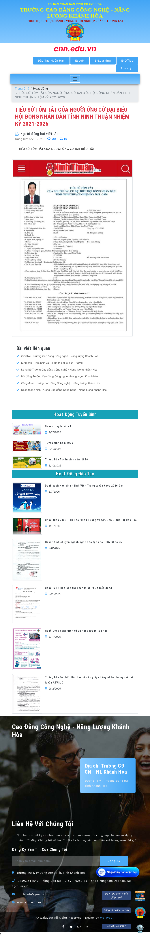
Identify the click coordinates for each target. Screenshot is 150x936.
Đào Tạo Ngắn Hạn (51, 60)
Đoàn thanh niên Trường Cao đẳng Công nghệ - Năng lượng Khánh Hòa (64, 389)
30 (53, 139)
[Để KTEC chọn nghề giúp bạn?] (140, 895)
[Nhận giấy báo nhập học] (118, 872)
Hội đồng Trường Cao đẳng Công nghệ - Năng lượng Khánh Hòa (59, 376)
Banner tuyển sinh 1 (58, 426)
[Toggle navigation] (75, 79)
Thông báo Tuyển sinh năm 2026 (66, 459)
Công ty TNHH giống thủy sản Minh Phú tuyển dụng (78, 588)
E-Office (127, 60)
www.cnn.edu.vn (29, 902)
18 (65, 139)
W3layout (107, 917)
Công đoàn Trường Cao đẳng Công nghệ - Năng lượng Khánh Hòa (60, 383)
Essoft (79, 60)
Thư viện (127, 68)
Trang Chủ (22, 88)
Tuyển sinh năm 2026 (59, 443)
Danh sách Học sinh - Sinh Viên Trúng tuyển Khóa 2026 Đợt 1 (85, 485)
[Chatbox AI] (140, 928)
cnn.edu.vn (75, 48)
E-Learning (103, 60)
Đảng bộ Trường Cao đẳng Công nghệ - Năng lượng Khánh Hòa (59, 369)
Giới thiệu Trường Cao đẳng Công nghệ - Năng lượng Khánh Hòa (59, 356)
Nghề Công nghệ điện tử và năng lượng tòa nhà (76, 630)
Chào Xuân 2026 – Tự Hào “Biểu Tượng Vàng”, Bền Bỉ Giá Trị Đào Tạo (91, 520)
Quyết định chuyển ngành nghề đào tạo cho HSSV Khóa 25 (83, 542)
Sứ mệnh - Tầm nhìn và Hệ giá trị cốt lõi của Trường (52, 362)
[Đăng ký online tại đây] (140, 912)
